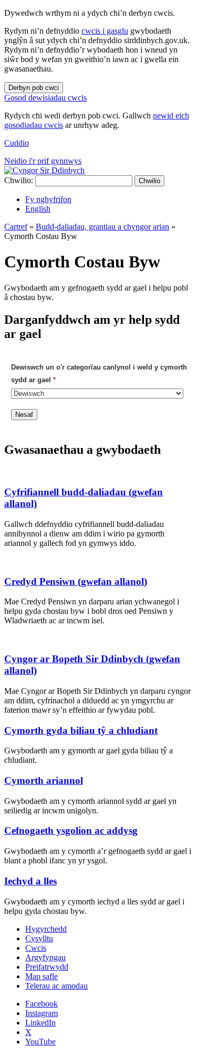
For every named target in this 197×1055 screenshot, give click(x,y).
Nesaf (24, 415)
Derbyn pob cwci (33, 88)
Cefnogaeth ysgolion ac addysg (71, 830)
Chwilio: (18, 180)
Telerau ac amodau (56, 985)
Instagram (41, 1013)
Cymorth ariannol (43, 780)
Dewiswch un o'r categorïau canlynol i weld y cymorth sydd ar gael (99, 373)
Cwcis (35, 947)
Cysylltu (39, 938)
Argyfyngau (45, 957)
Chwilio (149, 181)
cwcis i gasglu (104, 30)
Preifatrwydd (46, 966)
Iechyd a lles (30, 881)
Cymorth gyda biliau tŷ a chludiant (81, 730)
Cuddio (16, 142)
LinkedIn (40, 1022)
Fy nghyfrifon (48, 199)
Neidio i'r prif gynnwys (42, 160)
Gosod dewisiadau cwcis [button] (45, 97)
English (37, 208)
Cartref (15, 226)
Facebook (41, 1003)
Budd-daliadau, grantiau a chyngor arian (102, 226)
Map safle (41, 976)
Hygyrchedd (46, 928)
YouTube (40, 1041)
